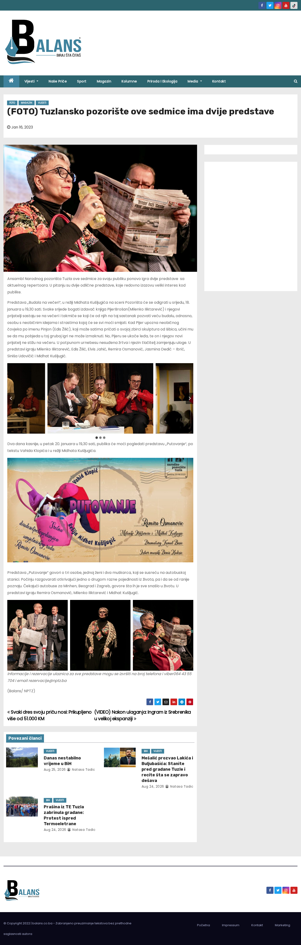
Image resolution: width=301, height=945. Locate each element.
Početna (203, 925)
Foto (12, 103)
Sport (82, 81)
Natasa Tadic (83, 769)
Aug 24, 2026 (153, 786)
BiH (146, 751)
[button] (295, 81)
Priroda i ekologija (162, 81)
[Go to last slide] (11, 398)
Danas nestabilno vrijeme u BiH (62, 760)
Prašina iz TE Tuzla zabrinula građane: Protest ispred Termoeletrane (64, 815)
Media (193, 81)
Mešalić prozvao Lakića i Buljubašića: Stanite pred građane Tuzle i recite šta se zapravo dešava (167, 769)
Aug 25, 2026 (55, 769)
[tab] (96, 437)
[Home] (11, 81)
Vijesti (30, 81)
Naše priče (58, 81)
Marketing (282, 925)
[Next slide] (189, 398)
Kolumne (129, 81)
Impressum (230, 925)
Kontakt (219, 81)
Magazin (104, 81)
